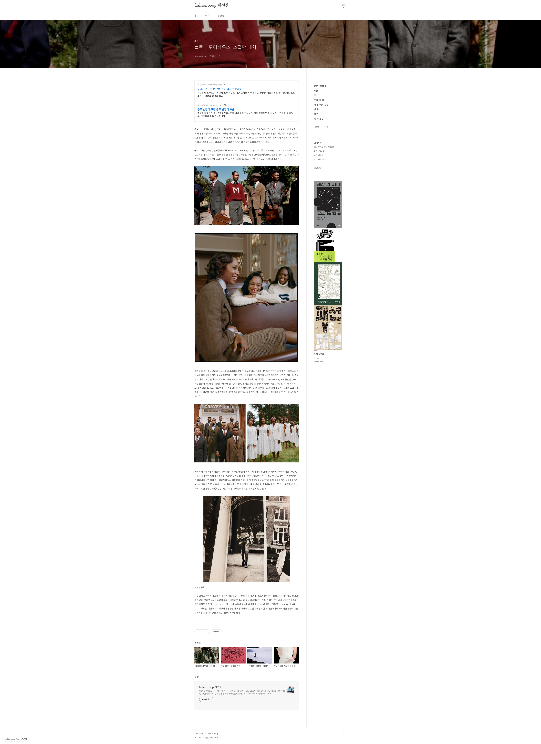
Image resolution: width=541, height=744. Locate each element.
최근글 (317, 127)
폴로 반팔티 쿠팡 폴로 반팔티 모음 (215, 109)
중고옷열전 (318, 118)
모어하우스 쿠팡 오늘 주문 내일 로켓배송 (219, 89)
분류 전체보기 (320, 85)
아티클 (317, 109)
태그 (207, 15)
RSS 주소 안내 (319, 159)
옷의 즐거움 (319, 100)
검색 (338, 6)
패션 (316, 90)
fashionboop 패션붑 (211, 5)
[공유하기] (203, 632)
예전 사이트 (318, 155)
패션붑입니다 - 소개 (322, 151)
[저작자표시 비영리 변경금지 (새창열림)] (226, 632)
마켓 (316, 114)
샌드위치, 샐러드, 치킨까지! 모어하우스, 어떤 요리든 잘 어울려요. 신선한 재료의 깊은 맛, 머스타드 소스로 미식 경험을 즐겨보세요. (246, 94)
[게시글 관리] (206, 632)
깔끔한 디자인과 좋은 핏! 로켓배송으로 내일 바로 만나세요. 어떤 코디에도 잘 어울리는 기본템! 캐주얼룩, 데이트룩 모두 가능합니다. (245, 114)
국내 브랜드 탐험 (321, 104)
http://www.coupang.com (209, 84)
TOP (344, 734)
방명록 (221, 15)
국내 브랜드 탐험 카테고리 (324, 147)
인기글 (325, 127)
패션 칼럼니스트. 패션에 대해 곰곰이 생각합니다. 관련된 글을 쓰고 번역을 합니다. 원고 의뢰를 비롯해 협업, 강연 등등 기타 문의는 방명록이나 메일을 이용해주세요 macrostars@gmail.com (242, 692)
